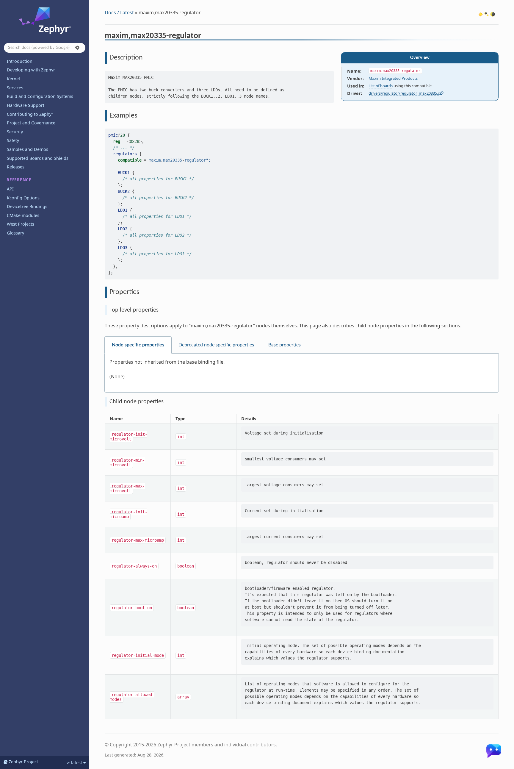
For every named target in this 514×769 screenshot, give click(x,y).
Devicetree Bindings (27, 206)
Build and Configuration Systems (40, 96)
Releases (15, 167)
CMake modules (23, 215)
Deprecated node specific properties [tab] (216, 345)
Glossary (15, 233)
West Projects (20, 224)
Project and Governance (31, 123)
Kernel (13, 79)
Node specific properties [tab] (138, 345)
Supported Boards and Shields (37, 158)
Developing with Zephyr (31, 70)
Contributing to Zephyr (30, 114)
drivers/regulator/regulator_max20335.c (404, 93)
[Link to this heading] (205, 37)
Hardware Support (25, 105)
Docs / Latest (119, 12)
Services (15, 87)
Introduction (19, 61)
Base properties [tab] (284, 345)
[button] (77, 47)
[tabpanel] (301, 373)
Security (15, 132)
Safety (13, 140)
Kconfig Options (23, 198)
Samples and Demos (27, 149)
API (10, 189)
